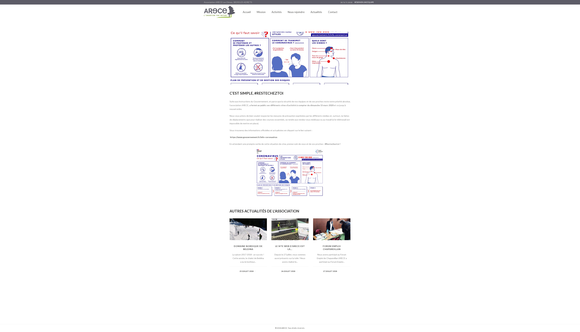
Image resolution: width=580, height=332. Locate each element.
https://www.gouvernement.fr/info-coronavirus (253, 137)
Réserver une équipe (364, 2)
